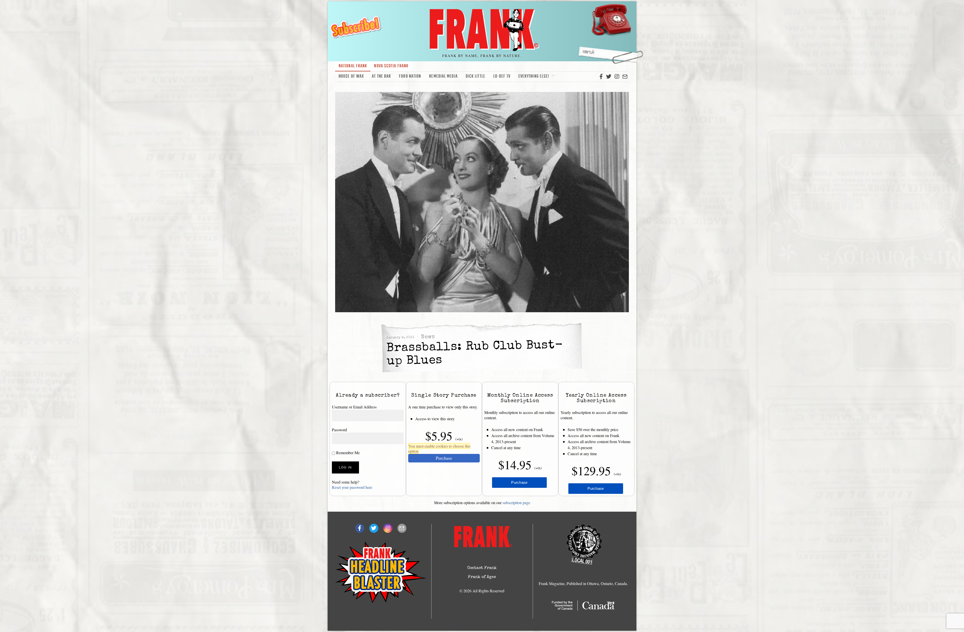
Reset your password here (352, 487)
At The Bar (381, 76)
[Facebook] (601, 77)
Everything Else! (533, 76)
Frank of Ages (482, 577)
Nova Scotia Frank (391, 66)
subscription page (516, 502)
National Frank (353, 66)
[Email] (625, 77)
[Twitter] (609, 77)
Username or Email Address (354, 406)
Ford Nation (410, 76)
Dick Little (475, 76)
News (428, 337)
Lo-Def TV (501, 76)
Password (339, 429)
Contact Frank (482, 568)
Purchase (444, 458)
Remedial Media (443, 76)
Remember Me (347, 452)
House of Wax (351, 76)
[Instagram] (616, 77)
